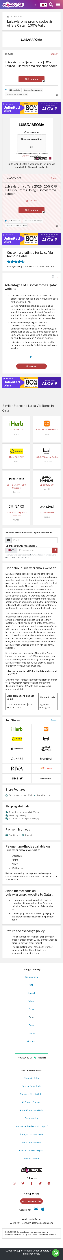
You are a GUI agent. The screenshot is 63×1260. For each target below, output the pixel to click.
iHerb (16, 434)
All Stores (17, 17)
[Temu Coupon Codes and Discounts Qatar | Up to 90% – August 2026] (46, 423)
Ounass (16, 520)
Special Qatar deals (31, 1086)
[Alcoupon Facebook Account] (31, 1183)
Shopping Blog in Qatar (31, 1094)
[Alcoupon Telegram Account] (48, 1183)
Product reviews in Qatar (31, 1150)
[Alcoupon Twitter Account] (22, 1183)
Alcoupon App (31, 1194)
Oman (32, 1009)
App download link (31, 1201)
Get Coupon (31, 79)
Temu (46, 434)
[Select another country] (43, 5)
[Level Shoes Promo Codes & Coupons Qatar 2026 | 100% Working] (46, 451)
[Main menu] (58, 5)
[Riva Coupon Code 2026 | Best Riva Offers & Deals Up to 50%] (17, 768)
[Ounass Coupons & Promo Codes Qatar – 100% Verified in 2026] (16, 506)
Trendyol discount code (31, 1134)
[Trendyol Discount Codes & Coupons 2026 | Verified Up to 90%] (46, 506)
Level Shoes (47, 461)
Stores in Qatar (31, 1078)
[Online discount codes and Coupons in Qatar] (8, 17)
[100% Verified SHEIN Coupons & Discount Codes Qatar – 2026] (17, 778)
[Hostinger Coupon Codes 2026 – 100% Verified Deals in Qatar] (16, 478)
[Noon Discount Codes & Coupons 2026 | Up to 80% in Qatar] (16, 451)
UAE (31, 985)
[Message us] (55, 1253)
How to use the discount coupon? (31, 1126)
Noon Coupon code (31, 1142)
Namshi (47, 489)
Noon (16, 461)
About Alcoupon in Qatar (31, 1110)
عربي (35, 4)
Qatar (31, 1017)
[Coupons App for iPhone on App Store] (42, 1210)
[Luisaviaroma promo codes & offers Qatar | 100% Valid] (31, 139)
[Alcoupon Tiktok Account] (40, 1183)
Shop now (31, 366)
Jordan (31, 1033)
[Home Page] (13, 4)
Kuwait (31, 993)
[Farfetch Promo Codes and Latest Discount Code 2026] (46, 778)
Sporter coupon (31, 1158)
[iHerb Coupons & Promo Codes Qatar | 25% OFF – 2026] (16, 423)
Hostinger (16, 492)
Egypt (31, 1025)
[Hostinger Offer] (31, 108)
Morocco (31, 1041)
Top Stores (13, 720)
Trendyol (46, 517)
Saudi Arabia (31, 977)
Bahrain (31, 1001)
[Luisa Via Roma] (31, 39)
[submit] (54, 550)
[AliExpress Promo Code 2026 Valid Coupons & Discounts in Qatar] (46, 768)
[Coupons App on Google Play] (36, 1210)
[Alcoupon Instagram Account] (14, 1183)
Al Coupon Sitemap (31, 1102)
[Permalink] (6, 90)
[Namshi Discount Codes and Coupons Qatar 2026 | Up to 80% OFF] (46, 478)
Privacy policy (31, 1118)
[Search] (51, 5)
